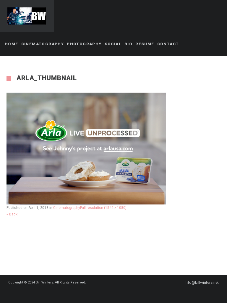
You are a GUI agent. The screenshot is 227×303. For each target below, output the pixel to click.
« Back (12, 214)
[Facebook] (105, 293)
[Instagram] (116, 293)
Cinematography (66, 208)
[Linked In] (126, 293)
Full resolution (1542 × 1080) (103, 208)
